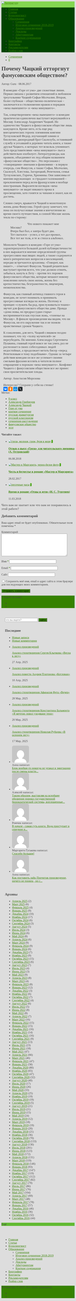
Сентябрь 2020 (21, 1077)
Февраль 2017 (20, 1202)
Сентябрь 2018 (21, 1141)
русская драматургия (21, 414)
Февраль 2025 (20, 907)
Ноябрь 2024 (19, 917)
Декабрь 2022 (20, 990)
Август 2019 (19, 1106)
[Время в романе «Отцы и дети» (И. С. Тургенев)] (19, 484)
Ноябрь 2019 (19, 1096)
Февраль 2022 (20, 1022)
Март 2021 (18, 1058)
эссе (10, 427)
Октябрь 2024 (20, 920)
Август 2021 (19, 1042)
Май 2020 (18, 1090)
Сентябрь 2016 (21, 1218)
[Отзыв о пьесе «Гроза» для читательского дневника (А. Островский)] (29, 441)
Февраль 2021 (20, 1061)
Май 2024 (18, 936)
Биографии (15, 41)
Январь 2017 (19, 1205)
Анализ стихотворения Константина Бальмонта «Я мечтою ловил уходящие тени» (40, 712)
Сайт (4, 574)
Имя (5, 561)
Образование (16, 18)
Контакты (14, 44)
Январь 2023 (19, 987)
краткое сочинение (19, 411)
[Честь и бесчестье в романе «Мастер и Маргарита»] (34, 464)
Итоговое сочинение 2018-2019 (35, 25)
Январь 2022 (19, 1025)
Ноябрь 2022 (19, 993)
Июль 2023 (18, 968)
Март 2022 (18, 1019)
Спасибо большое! (23, 853)
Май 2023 (18, 974)
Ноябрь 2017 (19, 1173)
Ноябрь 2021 (19, 1032)
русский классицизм (20, 417)
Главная (13, 8)
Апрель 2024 (19, 939)
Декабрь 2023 (20, 952)
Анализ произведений (29, 28)
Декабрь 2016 (20, 1208)
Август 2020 (19, 1080)
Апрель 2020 (19, 1093)
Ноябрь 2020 (19, 1070)
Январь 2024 (19, 949)
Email (5, 567)
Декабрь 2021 (20, 1029)
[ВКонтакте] (5, 389)
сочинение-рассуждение (23, 421)
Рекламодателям (18, 47)
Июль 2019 (18, 1109)
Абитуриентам (24, 34)
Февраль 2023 (20, 984)
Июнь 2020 (18, 1086)
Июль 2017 (18, 1186)
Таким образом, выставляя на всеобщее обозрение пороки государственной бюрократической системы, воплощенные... (38, 798)
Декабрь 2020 (20, 1067)
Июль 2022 (18, 1006)
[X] (20, 389)
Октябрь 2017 (20, 1176)
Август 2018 (19, 1144)
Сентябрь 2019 (21, 1102)
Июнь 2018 (18, 1150)
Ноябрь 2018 (19, 1134)
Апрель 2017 (19, 1195)
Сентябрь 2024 (21, 923)
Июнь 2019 (18, 1112)
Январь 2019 (19, 1128)
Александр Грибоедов (21, 401)
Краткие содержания (28, 37)
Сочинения (22, 21)
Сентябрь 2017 (21, 1179)
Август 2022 (19, 1003)
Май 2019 (18, 1115)
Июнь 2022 (18, 1009)
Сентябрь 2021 (21, 1038)
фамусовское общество (22, 424)
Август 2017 (19, 1182)
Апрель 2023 (19, 977)
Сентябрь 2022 (21, 1000)
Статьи (12, 12)
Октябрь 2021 (20, 1035)
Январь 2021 (19, 1064)
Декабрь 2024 (20, 913)
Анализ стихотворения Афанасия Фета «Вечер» (41, 692)
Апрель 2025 (19, 901)
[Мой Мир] (15, 389)
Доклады (21, 31)
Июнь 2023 (18, 971)
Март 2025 (18, 904)
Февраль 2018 (20, 1163)
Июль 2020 (18, 1083)
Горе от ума (15, 408)
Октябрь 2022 (20, 997)
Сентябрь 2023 (21, 961)
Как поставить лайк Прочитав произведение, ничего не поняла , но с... (39, 879)
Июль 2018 (18, 1147)
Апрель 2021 (19, 1054)
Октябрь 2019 (20, 1099)
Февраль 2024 (20, 945)
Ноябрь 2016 (19, 1211)
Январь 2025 (19, 910)
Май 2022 (18, 1013)
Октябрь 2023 (20, 958)
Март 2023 (18, 981)
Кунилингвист (17, 15)
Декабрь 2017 (20, 1170)
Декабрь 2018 (20, 1131)
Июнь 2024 (18, 933)
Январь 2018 (19, 1166)
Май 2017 (18, 1192)
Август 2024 (19, 926)
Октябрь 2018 (20, 1138)
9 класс (12, 398)
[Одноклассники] (10, 389)
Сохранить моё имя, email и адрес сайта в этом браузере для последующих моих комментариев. (37, 583)
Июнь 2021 (18, 1048)
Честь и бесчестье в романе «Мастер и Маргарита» (41, 471)
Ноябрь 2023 (19, 955)
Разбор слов (15, 50)
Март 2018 (18, 1160)
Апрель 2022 (19, 1016)
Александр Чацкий (19, 405)
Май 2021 (18, 1051)
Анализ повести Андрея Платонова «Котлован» (41, 674)
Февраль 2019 (20, 1125)
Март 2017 (18, 1198)
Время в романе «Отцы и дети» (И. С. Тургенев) (39, 491)
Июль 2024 (18, 929)
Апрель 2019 (19, 1118)
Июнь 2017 (18, 1189)
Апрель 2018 (19, 1157)
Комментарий (9, 531)
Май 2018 (18, 1154)
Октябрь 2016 (20, 1214)
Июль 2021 (18, 1045)
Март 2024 (18, 942)
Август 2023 (19, 965)
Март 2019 (18, 1122)
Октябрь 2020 (20, 1074)
